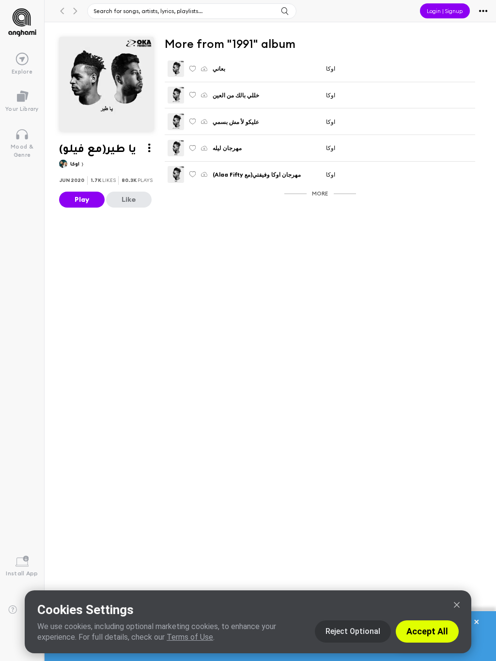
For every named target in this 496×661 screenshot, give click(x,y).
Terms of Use (190, 637)
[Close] (457, 605)
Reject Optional (353, 631)
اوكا (75, 164)
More (320, 193)
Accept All (427, 631)
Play (82, 199)
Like (129, 199)
